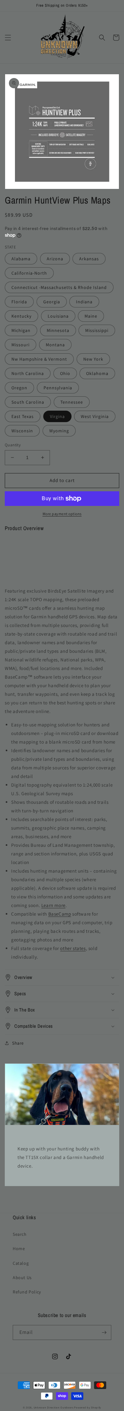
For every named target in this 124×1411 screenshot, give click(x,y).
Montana (55, 345)
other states (73, 948)
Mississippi (96, 330)
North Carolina (27, 373)
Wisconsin (22, 431)
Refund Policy (27, 1292)
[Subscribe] (104, 1332)
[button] (8, 38)
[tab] (62, 553)
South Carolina (27, 402)
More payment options (62, 513)
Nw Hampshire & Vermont (39, 359)
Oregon (19, 388)
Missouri (20, 345)
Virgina (57, 416)
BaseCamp (59, 914)
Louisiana (58, 316)
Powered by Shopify (87, 1407)
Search (20, 1234)
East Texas (22, 416)
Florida (19, 302)
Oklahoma (97, 373)
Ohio (65, 373)
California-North (29, 273)
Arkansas (89, 259)
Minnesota (58, 330)
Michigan (21, 330)
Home (19, 1248)
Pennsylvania (58, 388)
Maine (91, 316)
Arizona (55, 259)
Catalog (21, 1263)
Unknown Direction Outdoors (53, 1407)
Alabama (21, 259)
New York (93, 359)
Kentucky (21, 316)
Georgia (51, 302)
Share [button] (18, 1043)
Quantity (13, 445)
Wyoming (59, 431)
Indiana (84, 302)
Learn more (53, 905)
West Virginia (95, 416)
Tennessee (71, 402)
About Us (22, 1277)
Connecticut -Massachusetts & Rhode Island (59, 287)
